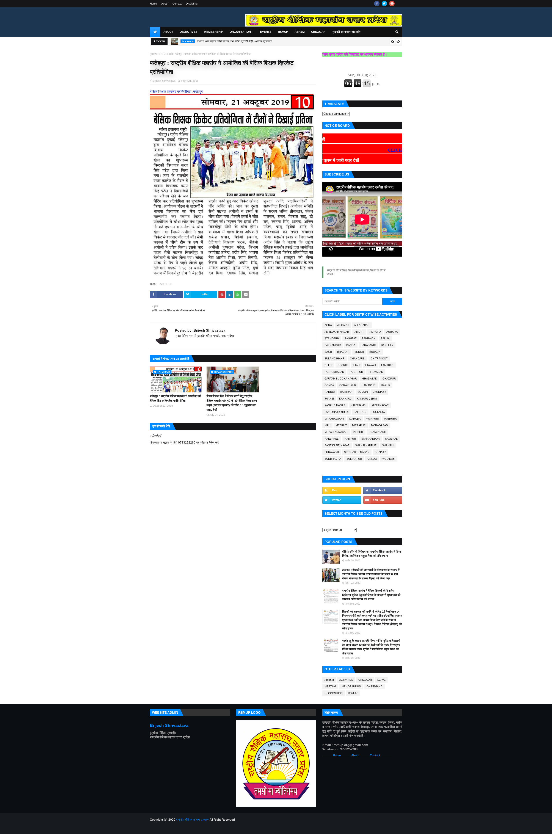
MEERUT (341, 425)
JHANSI (329, 398)
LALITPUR (360, 412)
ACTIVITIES (346, 679)
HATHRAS (346, 391)
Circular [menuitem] (318, 31)
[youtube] (392, 3)
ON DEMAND (375, 686)
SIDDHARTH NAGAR (356, 452)
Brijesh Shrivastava (164, 80)
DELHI (328, 365)
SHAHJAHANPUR (366, 445)
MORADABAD (379, 425)
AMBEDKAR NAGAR (337, 331)
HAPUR (385, 385)
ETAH (356, 365)
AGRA (328, 325)
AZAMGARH (332, 338)
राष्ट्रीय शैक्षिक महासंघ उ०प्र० (192, 819)
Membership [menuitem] (213, 31)
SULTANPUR (354, 458)
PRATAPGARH (377, 432)
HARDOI (330, 391)
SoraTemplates (172, 828)
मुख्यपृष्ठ (153, 53)
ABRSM (329, 679)
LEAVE (381, 679)
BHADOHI (343, 351)
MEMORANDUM (351, 686)
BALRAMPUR (333, 345)
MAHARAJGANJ (334, 418)
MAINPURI (372, 418)
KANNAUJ (345, 398)
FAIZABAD (387, 365)
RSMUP (353, 693)
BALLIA (385, 338)
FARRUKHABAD (334, 371)
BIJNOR (359, 351)
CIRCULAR (365, 679)
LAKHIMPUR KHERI (336, 412)
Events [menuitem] (265, 31)
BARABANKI (368, 345)
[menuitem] (155, 32)
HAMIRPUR (369, 385)
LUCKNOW (378, 412)
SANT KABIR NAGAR (337, 445)
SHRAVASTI (332, 452)
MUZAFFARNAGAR (336, 432)
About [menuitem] (168, 31)
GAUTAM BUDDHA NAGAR (341, 378)
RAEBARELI (332, 438)
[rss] (341, 490)
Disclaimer (192, 3)
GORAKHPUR (347, 385)
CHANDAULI (357, 358)
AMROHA (375, 331)
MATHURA (390, 418)
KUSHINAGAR (380, 405)
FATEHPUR (166, 53)
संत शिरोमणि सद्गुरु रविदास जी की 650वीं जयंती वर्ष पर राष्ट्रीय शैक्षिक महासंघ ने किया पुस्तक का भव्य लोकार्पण (253, 41)
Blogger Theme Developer (215, 828)
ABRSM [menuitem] (300, 31)
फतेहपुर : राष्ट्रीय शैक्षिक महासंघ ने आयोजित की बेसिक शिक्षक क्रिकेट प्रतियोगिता (175, 398)
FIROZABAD (376, 371)
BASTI (328, 351)
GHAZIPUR (389, 378)
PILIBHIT (358, 432)
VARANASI (388, 458)
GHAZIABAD (369, 378)
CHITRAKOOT (379, 358)
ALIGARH (343, 325)
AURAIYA (392, 331)
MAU (327, 425)
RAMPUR (350, 438)
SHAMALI (388, 445)
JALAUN (363, 391)
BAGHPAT (350, 338)
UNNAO (372, 458)
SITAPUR (380, 452)
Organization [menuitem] (240, 31)
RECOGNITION (334, 693)
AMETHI (359, 331)
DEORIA (343, 365)
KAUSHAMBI (358, 405)
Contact (177, 3)
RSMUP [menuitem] (283, 31)
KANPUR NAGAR (335, 405)
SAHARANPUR (370, 438)
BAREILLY (387, 345)
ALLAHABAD (362, 325)
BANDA (350, 345)
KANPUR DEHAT (367, 398)
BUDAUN (375, 351)
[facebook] (377, 3)
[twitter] (384, 3)
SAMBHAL (391, 438)
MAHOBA (355, 418)
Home (153, 3)
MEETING (330, 686)
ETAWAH (370, 365)
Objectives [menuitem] (189, 31)
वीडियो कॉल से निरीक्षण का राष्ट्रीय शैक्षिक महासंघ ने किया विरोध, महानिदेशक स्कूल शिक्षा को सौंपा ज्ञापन (371, 554)
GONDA (329, 385)
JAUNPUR (379, 391)
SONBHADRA (333, 458)
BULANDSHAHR (335, 358)
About (164, 3)
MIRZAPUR (359, 425)
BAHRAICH (368, 338)
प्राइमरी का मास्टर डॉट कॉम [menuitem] (346, 31)
